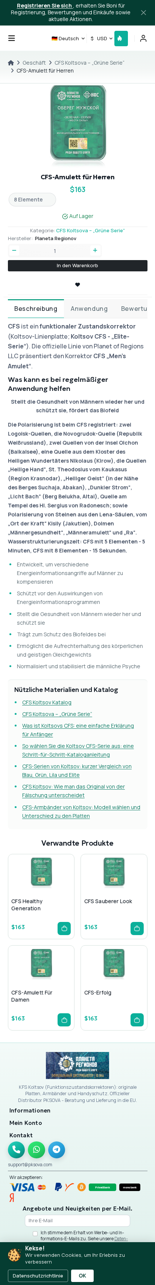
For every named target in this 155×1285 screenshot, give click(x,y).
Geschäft (34, 62)
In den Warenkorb (77, 265)
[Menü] (11, 38)
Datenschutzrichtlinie (38, 1275)
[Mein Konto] (143, 38)
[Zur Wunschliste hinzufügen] (40, 888)
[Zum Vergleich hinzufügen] (52, 888)
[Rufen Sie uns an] (16, 1150)
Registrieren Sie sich (45, 5)
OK (82, 1275)
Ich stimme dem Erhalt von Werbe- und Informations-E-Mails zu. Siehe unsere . (84, 1238)
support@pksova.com (30, 1164)
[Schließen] (143, 13)
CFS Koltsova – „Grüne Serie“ (90, 62)
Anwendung (89, 308)
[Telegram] (56, 1150)
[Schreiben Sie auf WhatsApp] (36, 1150)
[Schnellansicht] (28, 888)
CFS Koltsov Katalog (46, 702)
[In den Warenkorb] (64, 928)
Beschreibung (35, 308)
